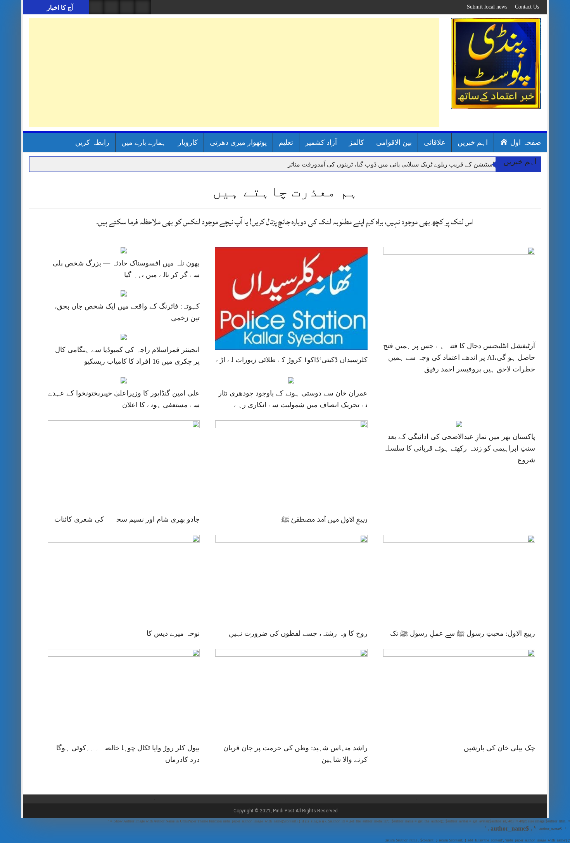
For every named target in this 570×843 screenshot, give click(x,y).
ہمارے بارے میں (143, 142)
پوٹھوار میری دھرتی (238, 142)
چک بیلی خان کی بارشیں (499, 748)
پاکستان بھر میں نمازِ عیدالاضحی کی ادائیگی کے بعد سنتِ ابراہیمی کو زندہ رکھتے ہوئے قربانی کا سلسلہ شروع (459, 448)
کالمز (356, 142)
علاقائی (435, 142)
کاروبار (188, 142)
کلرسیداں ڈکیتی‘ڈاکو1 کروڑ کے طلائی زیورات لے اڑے (292, 360)
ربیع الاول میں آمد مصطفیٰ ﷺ (325, 519)
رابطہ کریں (92, 142)
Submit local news (487, 7)
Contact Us (527, 7)
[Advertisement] (234, 72)
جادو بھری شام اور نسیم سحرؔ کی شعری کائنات (127, 519)
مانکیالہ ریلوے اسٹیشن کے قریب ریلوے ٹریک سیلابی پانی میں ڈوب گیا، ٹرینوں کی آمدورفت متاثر (409, 164)
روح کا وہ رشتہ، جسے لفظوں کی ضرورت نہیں (298, 633)
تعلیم (286, 142)
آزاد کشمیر (321, 142)
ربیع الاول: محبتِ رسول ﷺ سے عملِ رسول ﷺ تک (462, 633)
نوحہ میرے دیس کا (173, 633)
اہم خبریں (473, 142)
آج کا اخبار (59, 7)
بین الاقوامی (394, 142)
